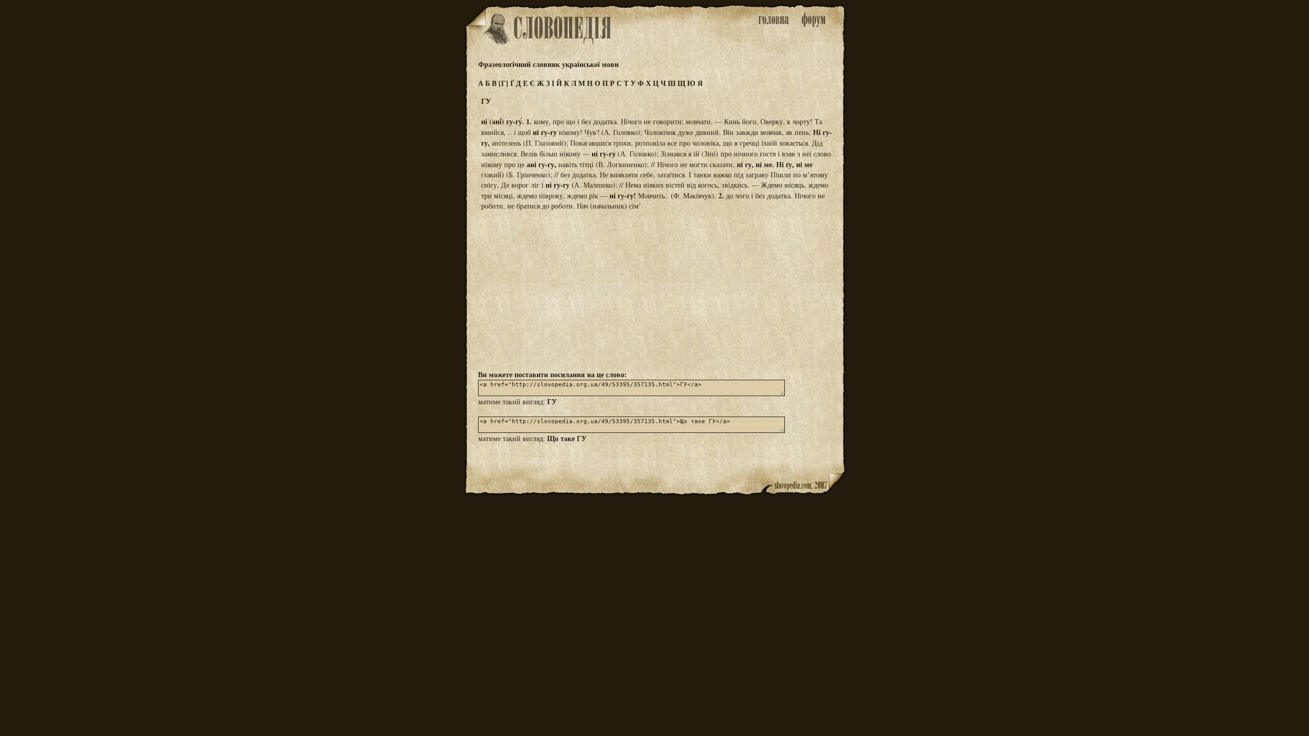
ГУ (552, 401)
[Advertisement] (654, 289)
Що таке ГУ (566, 438)
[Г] (503, 83)
